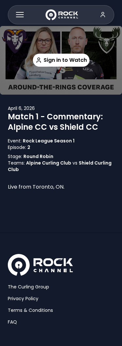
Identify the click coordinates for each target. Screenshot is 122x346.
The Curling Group (28, 287)
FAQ (12, 322)
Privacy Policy (23, 298)
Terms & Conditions (30, 310)
